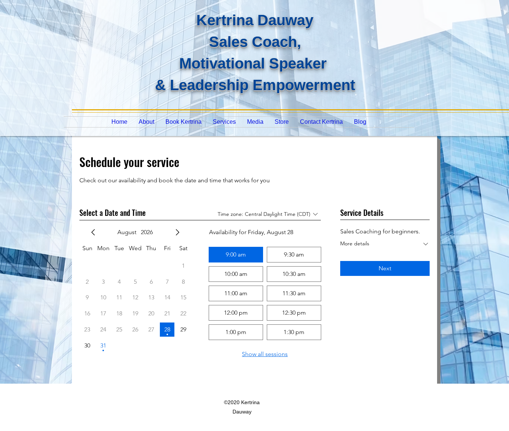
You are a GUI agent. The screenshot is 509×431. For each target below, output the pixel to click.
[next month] (177, 232)
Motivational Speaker (255, 63)
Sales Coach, (255, 42)
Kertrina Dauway (254, 20)
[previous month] (93, 232)
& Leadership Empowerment (255, 85)
